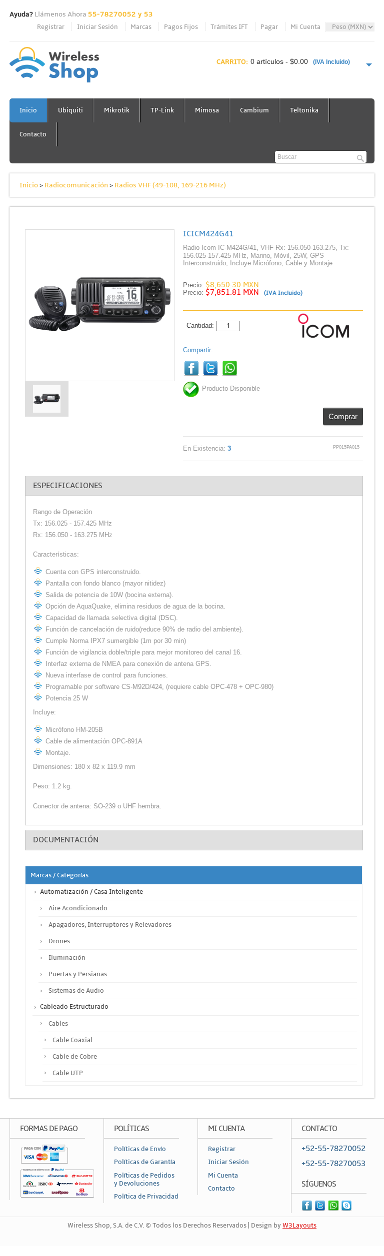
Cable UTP (67, 1073)
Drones (59, 941)
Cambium (254, 110)
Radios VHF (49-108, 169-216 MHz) (170, 185)
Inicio (28, 110)
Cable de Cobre (74, 1057)
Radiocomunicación (76, 185)
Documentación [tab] (65, 840)
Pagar (269, 27)
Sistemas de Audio (76, 991)
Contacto (33, 134)
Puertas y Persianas (77, 974)
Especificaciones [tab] (67, 486)
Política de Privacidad (146, 1197)
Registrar (50, 27)
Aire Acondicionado (78, 908)
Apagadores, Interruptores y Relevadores (110, 925)
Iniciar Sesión (97, 27)
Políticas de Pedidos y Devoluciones (144, 1180)
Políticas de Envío (140, 1149)
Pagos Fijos (181, 27)
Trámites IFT (229, 27)
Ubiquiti (70, 110)
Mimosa (207, 110)
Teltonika (304, 110)
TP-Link (162, 110)
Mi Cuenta (305, 27)
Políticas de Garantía (145, 1162)
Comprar (343, 416)
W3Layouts (299, 1226)
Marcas (141, 27)
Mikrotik (117, 110)
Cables (58, 1024)
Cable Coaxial (72, 1040)
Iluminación (67, 958)
